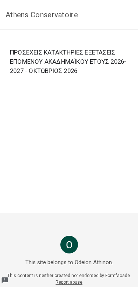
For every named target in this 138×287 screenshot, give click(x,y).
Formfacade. (118, 275)
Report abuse (69, 282)
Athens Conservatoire (42, 14)
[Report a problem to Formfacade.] (5, 280)
